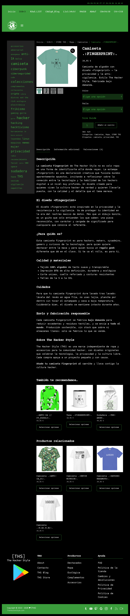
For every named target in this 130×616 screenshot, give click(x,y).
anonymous (15, 54)
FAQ (100, 562)
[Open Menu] (22, 25)
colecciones (22, 82)
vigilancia (17, 184)
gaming (14, 113)
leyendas (16, 139)
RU (113, 3)
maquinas (16, 143)
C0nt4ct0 (105, 11)
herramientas (17, 131)
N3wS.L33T (36, 11)
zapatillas (16, 188)
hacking (16, 122)
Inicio (39, 42)
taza (13, 176)
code (13, 77)
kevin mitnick (16, 135)
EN (92, 3)
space (14, 166)
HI (122, 3)
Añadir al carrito (106, 125)
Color (85, 91)
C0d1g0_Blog (52, 11)
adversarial (17, 50)
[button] (72, 50)
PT (101, 3)
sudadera (19, 171)
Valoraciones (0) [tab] (93, 149)
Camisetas (83, 42)
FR (95, 3)
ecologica (21, 101)
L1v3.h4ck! (69, 11)
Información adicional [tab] (67, 149)
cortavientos (17, 90)
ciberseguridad (20, 73)
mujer (15, 146)
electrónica (18, 105)
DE (98, 3)
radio (13, 156)
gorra (23, 113)
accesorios (17, 46)
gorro (13, 118)
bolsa (18, 59)
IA (25, 131)
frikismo (18, 109)
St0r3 (22, 11)
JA (116, 3)
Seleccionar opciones (49, 427)
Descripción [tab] (43, 149)
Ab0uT (93, 11)
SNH (26, 163)
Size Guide (89, 118)
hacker (23, 118)
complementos (18, 86)
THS (117, 137)
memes (25, 142)
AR (119, 3)
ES (88, 3)
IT (104, 3)
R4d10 (83, 11)
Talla (85, 103)
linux (25, 138)
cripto (15, 93)
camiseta (97, 137)
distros (15, 97)
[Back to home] (7, 18)
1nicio (11, 11)
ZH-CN (108, 3)
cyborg (23, 94)
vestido (15, 181)
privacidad (109, 137)
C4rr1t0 (118, 11)
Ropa (72, 42)
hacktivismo (20, 127)
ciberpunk (19, 69)
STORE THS (61, 42)
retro (21, 163)
